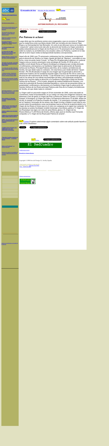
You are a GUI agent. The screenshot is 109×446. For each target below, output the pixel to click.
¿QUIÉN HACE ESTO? (24, 150)
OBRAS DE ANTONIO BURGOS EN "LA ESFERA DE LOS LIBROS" (10, 121)
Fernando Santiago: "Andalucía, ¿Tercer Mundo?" (9, 42)
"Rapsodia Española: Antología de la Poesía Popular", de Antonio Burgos (10, 138)
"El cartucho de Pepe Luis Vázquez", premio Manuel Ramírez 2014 (8, 33)
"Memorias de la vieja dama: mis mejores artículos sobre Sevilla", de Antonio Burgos (9, 107)
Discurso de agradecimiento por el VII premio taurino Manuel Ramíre (9, 28)
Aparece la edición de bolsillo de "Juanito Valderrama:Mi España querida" (10, 153)
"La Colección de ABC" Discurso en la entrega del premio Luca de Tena (10, 69)
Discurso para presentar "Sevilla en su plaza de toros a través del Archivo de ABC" (10, 79)
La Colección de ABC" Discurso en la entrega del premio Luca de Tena (9, 52)
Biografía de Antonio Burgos (26, 153)
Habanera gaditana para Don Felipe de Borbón (9, 38)
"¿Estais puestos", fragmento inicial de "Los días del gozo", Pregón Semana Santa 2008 (9, 74)
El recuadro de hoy (28, 10)
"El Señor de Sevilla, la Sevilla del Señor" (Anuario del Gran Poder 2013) (10, 64)
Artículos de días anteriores (46, 10)
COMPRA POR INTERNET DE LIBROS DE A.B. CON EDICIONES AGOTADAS (9, 129)
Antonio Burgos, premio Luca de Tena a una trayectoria (9, 57)
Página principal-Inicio (9, 15)
